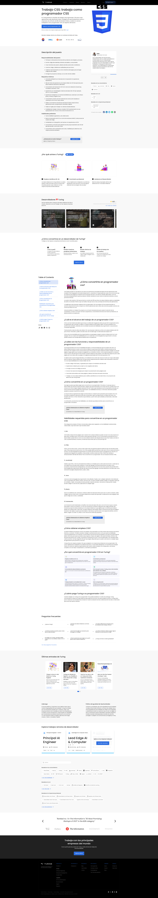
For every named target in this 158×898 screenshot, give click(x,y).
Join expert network (109, 2)
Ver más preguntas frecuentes (49, 644)
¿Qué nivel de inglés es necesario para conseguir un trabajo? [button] (79, 631)
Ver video (70, 154)
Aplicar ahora (75, 139)
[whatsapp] (112, 112)
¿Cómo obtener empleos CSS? (47, 310)
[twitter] (109, 112)
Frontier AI (65, 2)
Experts (88, 2)
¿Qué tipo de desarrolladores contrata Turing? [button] (79, 624)
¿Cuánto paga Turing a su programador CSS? (46, 320)
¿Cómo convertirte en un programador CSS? (45, 299)
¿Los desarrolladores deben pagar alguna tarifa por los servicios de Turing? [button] (105, 631)
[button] (103, 62)
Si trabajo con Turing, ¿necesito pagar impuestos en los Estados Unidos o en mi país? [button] (54, 639)
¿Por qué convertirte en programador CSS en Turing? (46, 314)
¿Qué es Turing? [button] (49, 624)
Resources (83, 2)
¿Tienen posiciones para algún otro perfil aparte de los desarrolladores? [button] (80, 638)
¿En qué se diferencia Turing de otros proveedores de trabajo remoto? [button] (104, 624)
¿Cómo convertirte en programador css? (44, 282)
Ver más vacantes (103, 743)
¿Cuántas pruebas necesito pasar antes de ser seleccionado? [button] (54, 631)
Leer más (49, 687)
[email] (115, 112)
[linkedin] (107, 112)
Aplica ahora (98, 407)
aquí (67, 30)
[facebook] (104, 112)
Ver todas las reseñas (111, 205)
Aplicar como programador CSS (51, 26)
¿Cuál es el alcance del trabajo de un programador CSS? (48, 287)
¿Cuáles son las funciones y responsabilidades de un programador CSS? (46, 293)
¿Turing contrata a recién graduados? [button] (104, 638)
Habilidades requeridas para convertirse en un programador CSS (47, 305)
